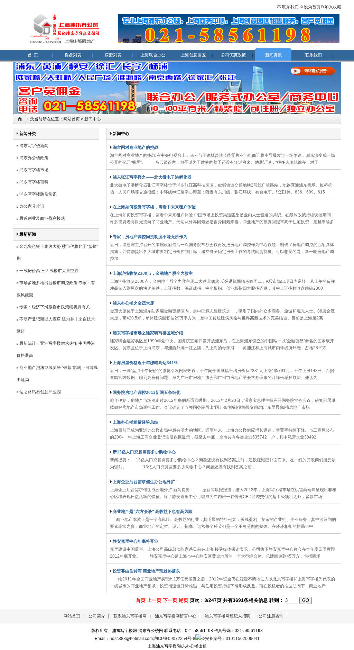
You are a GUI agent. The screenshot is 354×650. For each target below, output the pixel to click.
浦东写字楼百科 (33, 182)
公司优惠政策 (233, 55)
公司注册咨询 (271, 616)
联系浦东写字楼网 (130, 616)
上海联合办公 (153, 55)
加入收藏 (333, 6)
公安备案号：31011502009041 (230, 638)
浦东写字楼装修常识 (37, 194)
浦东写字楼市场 (33, 170)
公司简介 (96, 616)
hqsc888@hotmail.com (131, 638)
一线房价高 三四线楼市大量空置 (48, 270)
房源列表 (113, 55)
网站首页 (71, 119)
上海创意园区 (193, 55)
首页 (141, 600)
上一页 (154, 600)
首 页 (33, 55)
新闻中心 (92, 119)
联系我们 (290, 6)
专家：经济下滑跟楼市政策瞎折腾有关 (54, 307)
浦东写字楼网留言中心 (175, 616)
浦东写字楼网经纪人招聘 (227, 616)
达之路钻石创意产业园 (39, 391)
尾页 (183, 600)
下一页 (170, 600)
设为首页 (312, 6)
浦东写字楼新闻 (33, 145)
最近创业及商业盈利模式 (41, 218)
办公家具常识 (31, 206)
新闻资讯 (273, 55)
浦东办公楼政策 (33, 157)
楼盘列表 (73, 55)
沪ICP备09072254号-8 (174, 638)
